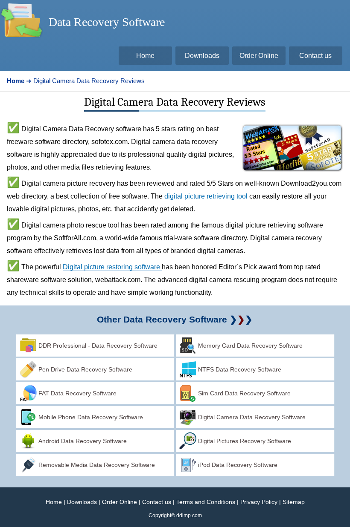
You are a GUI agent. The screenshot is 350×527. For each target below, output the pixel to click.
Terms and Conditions (205, 501)
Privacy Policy (258, 501)
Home (54, 501)
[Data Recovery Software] (21, 40)
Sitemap (294, 501)
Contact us (156, 501)
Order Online (119, 501)
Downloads (82, 501)
